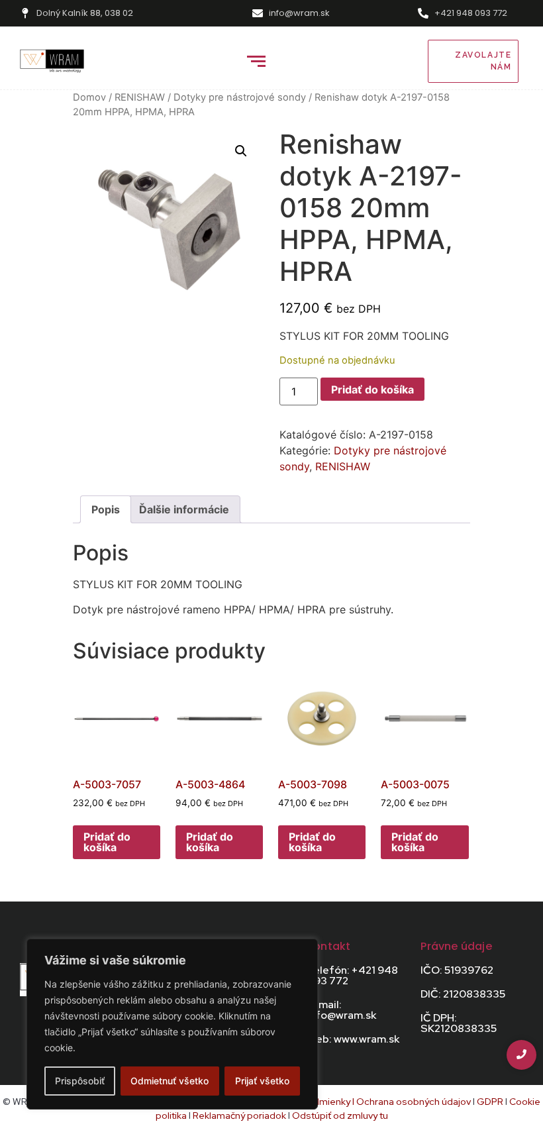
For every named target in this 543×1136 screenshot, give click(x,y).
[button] (241, 151)
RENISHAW (140, 97)
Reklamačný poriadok (240, 1115)
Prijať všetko (262, 1080)
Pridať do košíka (372, 389)
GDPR (490, 1102)
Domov (89, 97)
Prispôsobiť (80, 1080)
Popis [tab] (105, 509)
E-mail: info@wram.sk (341, 1010)
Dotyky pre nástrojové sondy (239, 97)
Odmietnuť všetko (169, 1080)
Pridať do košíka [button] (106, 842)
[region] (172, 1024)
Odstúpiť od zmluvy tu (340, 1115)
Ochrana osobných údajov (413, 1102)
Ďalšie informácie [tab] (184, 509)
